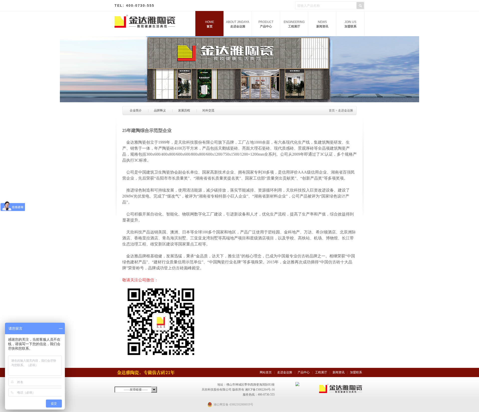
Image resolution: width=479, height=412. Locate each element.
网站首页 (266, 372)
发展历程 (184, 110)
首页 (209, 24)
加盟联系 (351, 24)
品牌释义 (160, 110)
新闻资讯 (322, 24)
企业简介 (136, 110)
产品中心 (265, 24)
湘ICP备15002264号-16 (260, 389)
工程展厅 (294, 24)
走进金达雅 (237, 24)
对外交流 (208, 110)
